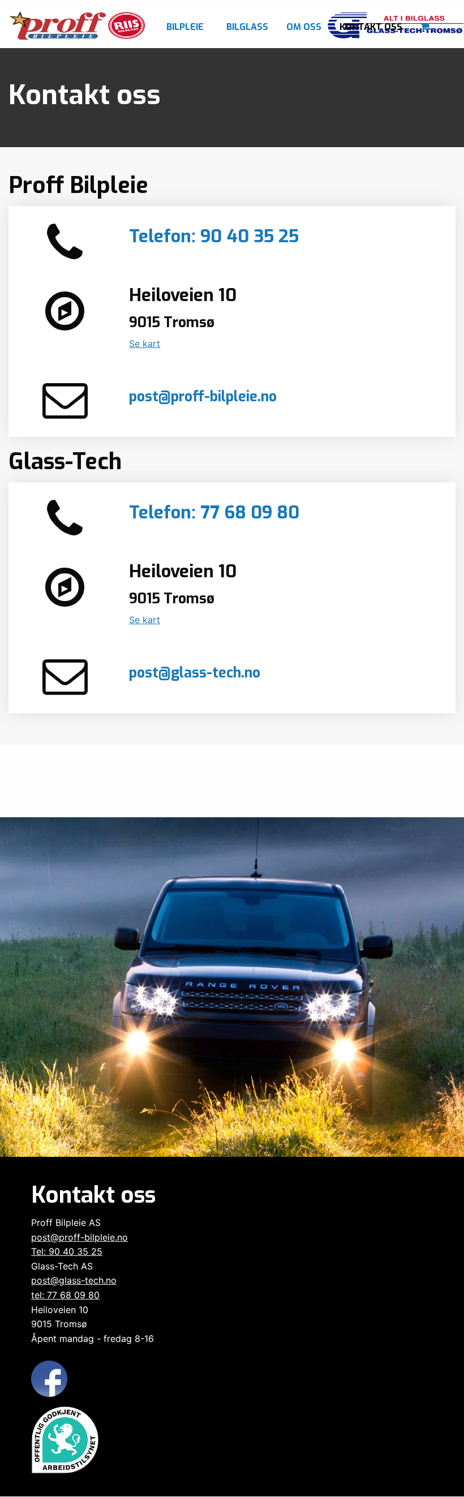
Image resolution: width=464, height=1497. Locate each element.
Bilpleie (185, 27)
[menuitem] (187, 24)
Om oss (303, 27)
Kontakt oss (371, 27)
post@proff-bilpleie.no (203, 396)
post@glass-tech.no (194, 672)
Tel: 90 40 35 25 (66, 1251)
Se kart (144, 343)
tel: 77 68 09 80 (65, 1295)
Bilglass (247, 27)
